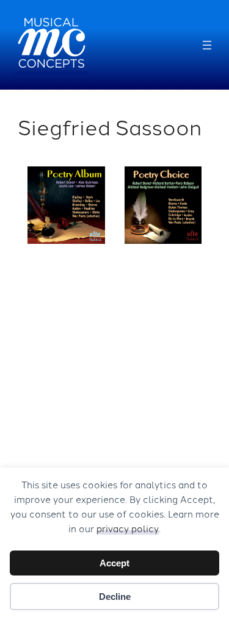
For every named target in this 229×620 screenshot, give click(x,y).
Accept (114, 563)
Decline (115, 596)
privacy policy (127, 528)
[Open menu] (207, 45)
